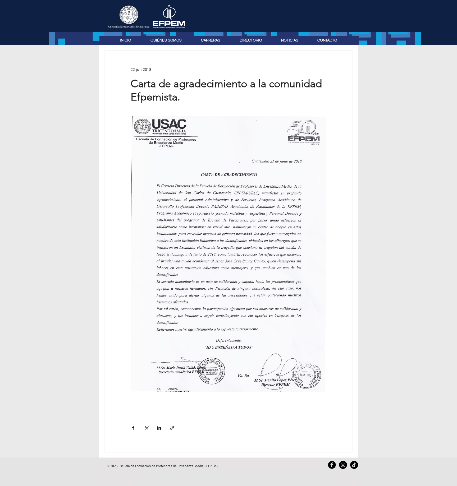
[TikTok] (354, 465)
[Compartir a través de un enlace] (172, 427)
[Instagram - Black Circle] (343, 465)
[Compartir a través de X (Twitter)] (146, 427)
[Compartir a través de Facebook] (133, 427)
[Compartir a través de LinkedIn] (159, 427)
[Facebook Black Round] (332, 465)
